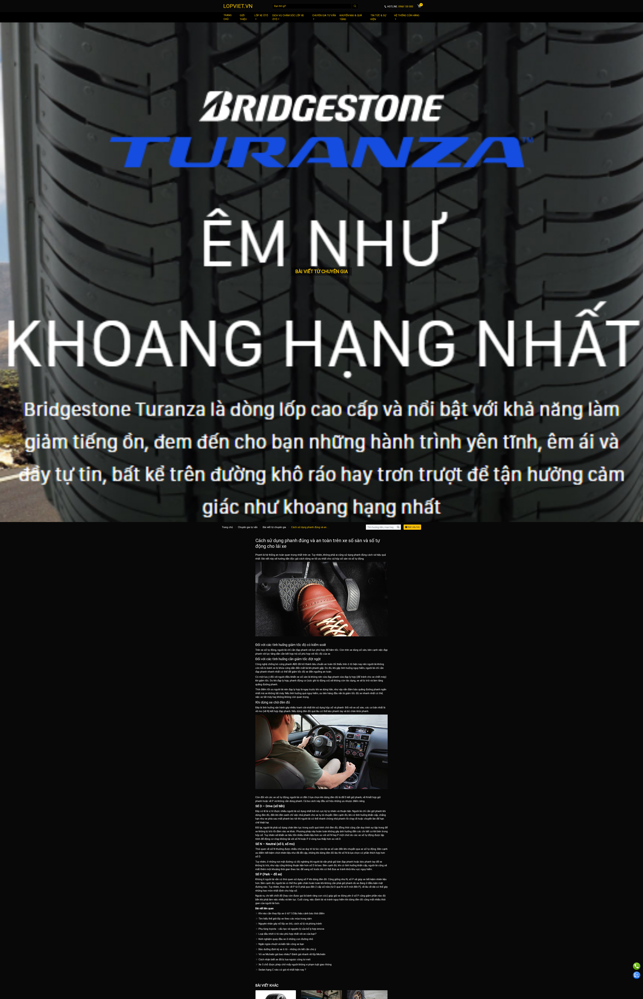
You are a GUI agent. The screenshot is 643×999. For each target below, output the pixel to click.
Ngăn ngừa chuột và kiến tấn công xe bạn (281, 944)
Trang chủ (228, 17)
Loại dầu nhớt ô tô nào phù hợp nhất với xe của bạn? (287, 933)
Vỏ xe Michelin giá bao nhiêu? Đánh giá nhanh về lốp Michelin (291, 954)
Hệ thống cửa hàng (406, 15)
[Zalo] (636, 975)
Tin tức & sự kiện (378, 17)
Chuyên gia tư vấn (324, 15)
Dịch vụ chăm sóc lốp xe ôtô (288, 17)
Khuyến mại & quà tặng (351, 17)
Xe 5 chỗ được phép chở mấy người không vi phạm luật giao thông (295, 964)
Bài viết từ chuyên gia (274, 527)
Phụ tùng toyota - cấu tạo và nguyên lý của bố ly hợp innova (291, 928)
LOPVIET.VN (238, 6)
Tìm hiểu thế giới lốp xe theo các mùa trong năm (285, 918)
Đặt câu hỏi (413, 527)
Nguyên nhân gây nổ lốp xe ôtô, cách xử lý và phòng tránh (290, 923)
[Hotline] (636, 966)
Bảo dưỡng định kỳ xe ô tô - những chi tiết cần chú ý (287, 949)
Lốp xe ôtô (261, 15)
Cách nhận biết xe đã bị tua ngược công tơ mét (284, 959)
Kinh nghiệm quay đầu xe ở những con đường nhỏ (285, 939)
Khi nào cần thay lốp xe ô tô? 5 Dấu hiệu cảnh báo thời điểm (291, 913)
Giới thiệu (243, 17)
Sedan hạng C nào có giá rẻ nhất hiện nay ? (282, 969)
